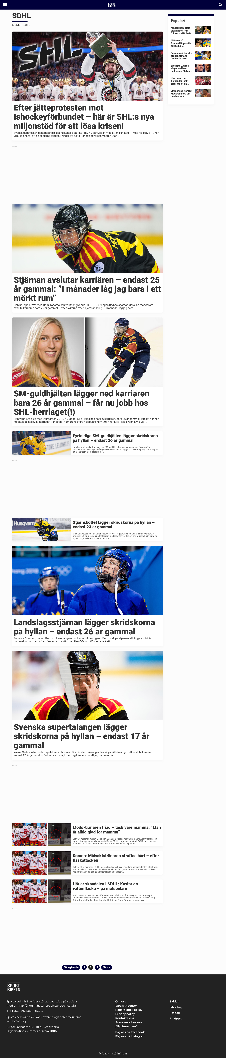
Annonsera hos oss (128, 1022)
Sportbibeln (17, 25)
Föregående (71, 967)
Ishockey (176, 1007)
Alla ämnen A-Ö (126, 1026)
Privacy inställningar (113, 1053)
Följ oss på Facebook (130, 1032)
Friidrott (176, 1018)
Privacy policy (125, 1014)
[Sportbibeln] (112, 5)
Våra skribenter (126, 1005)
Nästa (106, 967)
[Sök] (220, 5)
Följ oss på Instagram (130, 1036)
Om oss (120, 1001)
